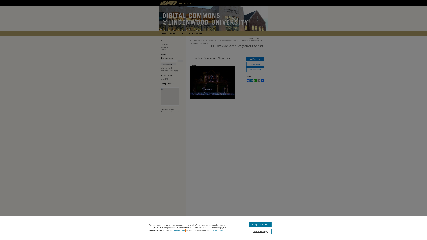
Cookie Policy (218, 230)
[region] (213, 228)
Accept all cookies (260, 224)
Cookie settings (179, 230)
